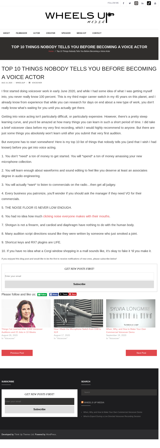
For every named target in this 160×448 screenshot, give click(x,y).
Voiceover (37, 83)
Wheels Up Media (94, 402)
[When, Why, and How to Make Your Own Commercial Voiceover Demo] (130, 313)
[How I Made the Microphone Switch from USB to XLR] (78, 313)
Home (51, 51)
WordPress (51, 434)
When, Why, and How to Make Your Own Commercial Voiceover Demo (112, 412)
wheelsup (20, 83)
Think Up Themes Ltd (24, 434)
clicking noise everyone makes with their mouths (76, 216)
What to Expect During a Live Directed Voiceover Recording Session (112, 416)
